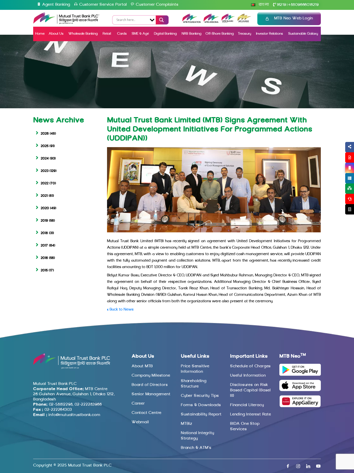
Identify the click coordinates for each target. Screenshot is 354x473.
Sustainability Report (201, 414)
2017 (44, 246)
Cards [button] (122, 34)
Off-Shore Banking (220, 34)
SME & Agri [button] (140, 34)
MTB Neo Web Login (293, 18)
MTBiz (186, 424)
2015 (44, 271)
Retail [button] (107, 34)
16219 (281, 5)
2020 (45, 208)
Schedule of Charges (250, 366)
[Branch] (349, 209)
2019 (44, 221)
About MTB (142, 366)
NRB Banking (191, 34)
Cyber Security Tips (200, 396)
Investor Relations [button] (269, 34)
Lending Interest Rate (250, 414)
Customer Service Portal (103, 5)
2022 (44, 183)
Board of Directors (150, 385)
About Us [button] (56, 34)
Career (138, 404)
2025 (44, 146)
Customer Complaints (157, 5)
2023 (44, 171)
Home (40, 34)
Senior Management (151, 394)
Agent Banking (56, 5)
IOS (337, 174)
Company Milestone (151, 376)
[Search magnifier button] (161, 20)
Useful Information (248, 376)
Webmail (140, 422)
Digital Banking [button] (165, 34)
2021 (44, 196)
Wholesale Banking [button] (83, 34)
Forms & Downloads (201, 405)
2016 (44, 258)
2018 (44, 233)
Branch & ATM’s (196, 448)
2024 (45, 159)
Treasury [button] (244, 34)
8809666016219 (303, 5)
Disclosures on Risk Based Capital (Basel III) (250, 390)
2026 (45, 134)
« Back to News (120, 310)
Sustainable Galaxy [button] (303, 34)
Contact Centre (146, 413)
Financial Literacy (247, 405)
